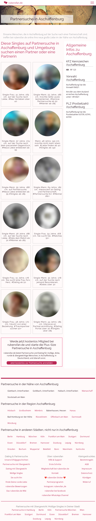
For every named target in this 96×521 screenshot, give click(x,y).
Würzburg (11, 423)
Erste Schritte (55, 464)
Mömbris (39, 410)
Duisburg (57, 443)
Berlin (10, 436)
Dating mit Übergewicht (16, 468)
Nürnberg (79, 443)
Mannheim (67, 449)
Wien (82, 510)
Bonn (56, 449)
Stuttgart (72, 436)
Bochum (22, 449)
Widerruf (87, 482)
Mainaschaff (87, 391)
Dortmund (84, 436)
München (33, 436)
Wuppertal (34, 449)
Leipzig (68, 443)
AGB (87, 464)
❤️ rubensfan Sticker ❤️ (55, 477)
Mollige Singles (16, 473)
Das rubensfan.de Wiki (16, 491)
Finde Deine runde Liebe (16, 482)
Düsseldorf (21, 443)
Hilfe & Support (55, 460)
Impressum (87, 468)
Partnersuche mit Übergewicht (16, 464)
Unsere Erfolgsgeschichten (16, 460)
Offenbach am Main (59, 417)
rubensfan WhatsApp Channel (55, 495)
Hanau (73, 410)
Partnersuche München (65, 510)
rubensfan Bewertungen (16, 486)
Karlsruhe (80, 449)
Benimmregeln (86, 460)
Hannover (45, 443)
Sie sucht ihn (16, 477)
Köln (43, 436)
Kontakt (55, 473)
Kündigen (87, 477)
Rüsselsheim (41, 417)
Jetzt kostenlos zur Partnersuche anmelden (32, 362)
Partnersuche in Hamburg (23, 510)
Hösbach (11, 410)
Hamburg (20, 436)
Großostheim (25, 410)
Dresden (11, 449)
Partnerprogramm (55, 482)
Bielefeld (47, 449)
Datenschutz (86, 473)
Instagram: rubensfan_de (55, 486)
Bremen (33, 443)
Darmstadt (76, 417)
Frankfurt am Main (56, 436)
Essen (10, 443)
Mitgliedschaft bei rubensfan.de (55, 468)
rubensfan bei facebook (55, 491)
